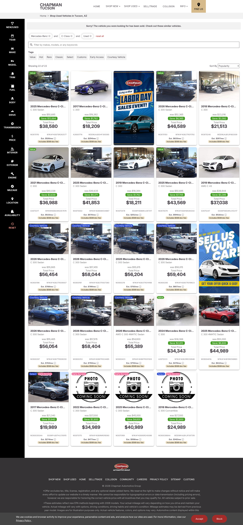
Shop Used (131, 6)
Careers (142, 479)
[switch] (32, 57)
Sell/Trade (150, 6)
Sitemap (176, 479)
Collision (169, 6)
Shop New (112, 6)
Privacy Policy (159, 479)
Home (96, 6)
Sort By (213, 65)
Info (182, 6)
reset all (100, 36)
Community (127, 479)
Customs (188, 479)
